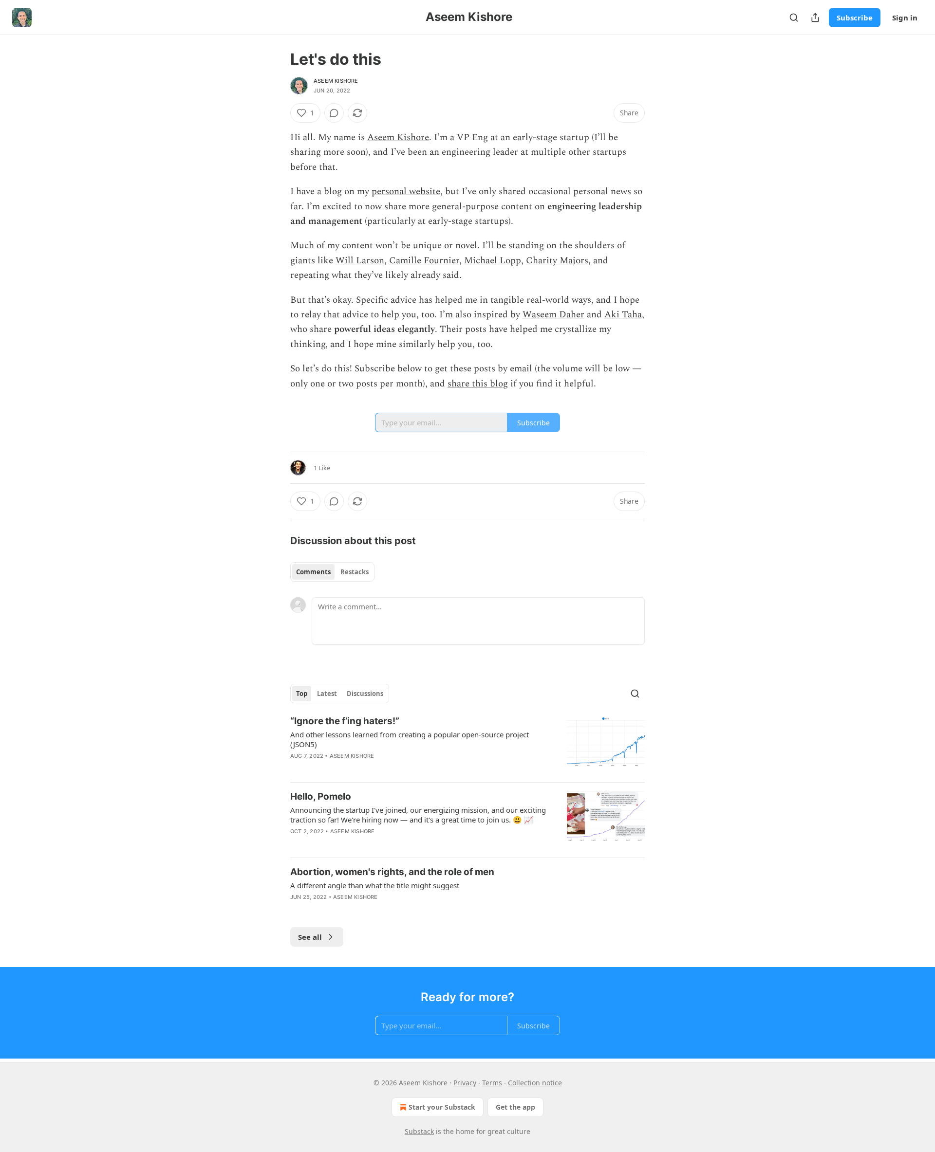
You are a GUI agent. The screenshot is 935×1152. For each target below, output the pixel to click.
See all (310, 937)
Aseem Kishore (336, 80)
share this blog (478, 384)
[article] (467, 744)
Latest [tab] (327, 693)
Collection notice (535, 1082)
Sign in (904, 17)
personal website (406, 191)
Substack (419, 1131)
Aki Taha (623, 315)
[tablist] (332, 572)
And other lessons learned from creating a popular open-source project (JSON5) (409, 739)
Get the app (515, 1107)
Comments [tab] (313, 571)
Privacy (464, 1082)
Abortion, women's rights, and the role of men (392, 872)
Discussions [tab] (365, 693)
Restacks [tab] (354, 571)
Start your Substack (442, 1107)
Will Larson (360, 261)
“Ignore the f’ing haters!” (344, 721)
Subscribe (855, 17)
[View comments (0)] (334, 113)
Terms (492, 1082)
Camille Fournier (424, 261)
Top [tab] (301, 693)
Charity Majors (557, 261)
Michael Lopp (492, 261)
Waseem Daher (553, 315)
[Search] (794, 17)
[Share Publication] (815, 17)
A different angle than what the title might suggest (374, 885)
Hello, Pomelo (320, 796)
